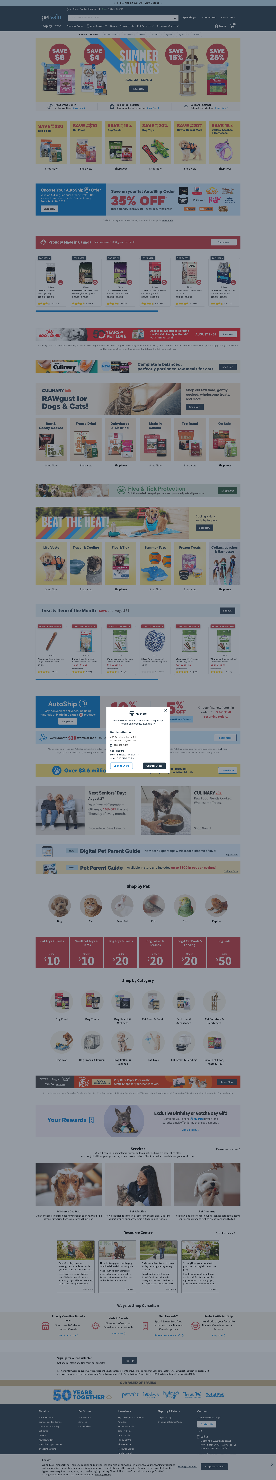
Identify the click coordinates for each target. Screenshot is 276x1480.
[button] (165, 710)
